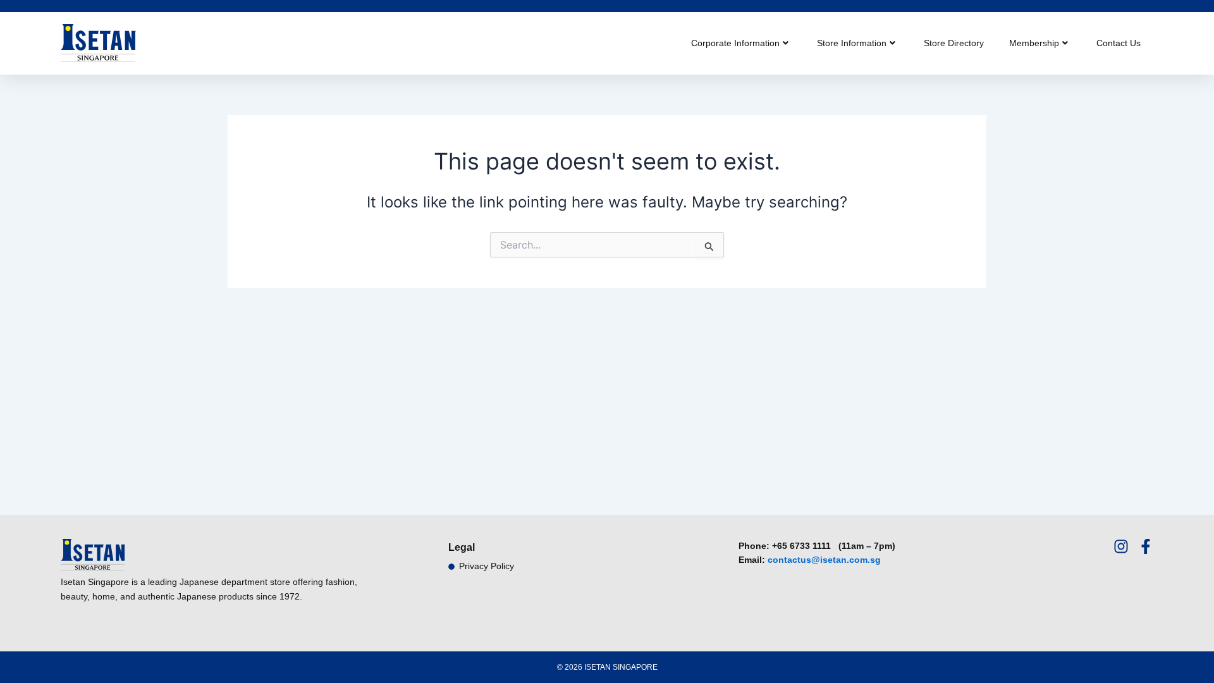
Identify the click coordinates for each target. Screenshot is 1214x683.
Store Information (851, 43)
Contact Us (1118, 43)
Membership (1034, 43)
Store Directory (954, 43)
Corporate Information (735, 43)
